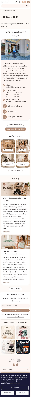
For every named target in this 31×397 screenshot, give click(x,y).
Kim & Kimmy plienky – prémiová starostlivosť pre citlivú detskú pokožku (13, 249)
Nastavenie (15, 388)
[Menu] (26, 2)
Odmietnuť (7, 393)
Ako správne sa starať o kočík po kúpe (14, 196)
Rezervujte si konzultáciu (15, 128)
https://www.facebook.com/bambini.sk (16, 362)
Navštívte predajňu (15, 123)
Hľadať (25, 6)
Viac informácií (15, 383)
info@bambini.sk (20, 101)
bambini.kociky (13, 362)
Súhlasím (22, 393)
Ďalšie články (15, 288)
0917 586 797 (10, 101)
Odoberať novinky (15, 309)
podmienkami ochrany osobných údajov (15, 315)
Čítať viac (6, 229)
